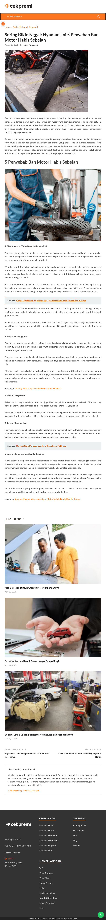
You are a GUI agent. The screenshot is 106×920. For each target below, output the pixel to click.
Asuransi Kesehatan (48, 835)
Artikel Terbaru (20, 27)
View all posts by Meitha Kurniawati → (25, 790)
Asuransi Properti (47, 845)
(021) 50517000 (23, 846)
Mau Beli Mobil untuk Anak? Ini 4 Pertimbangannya (32, 587)
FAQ (41, 868)
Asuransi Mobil (46, 825)
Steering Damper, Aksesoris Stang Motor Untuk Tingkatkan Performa (47, 498)
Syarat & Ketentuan (48, 898)
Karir (41, 907)
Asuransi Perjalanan (48, 840)
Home (7, 27)
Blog (75, 840)
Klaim (41, 888)
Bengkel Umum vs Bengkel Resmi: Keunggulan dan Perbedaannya (39, 734)
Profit (75, 835)
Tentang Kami (79, 825)
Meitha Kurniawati (30, 45)
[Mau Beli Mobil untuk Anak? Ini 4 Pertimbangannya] (53, 584)
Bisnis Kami (78, 830)
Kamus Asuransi (46, 902)
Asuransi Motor (46, 830)
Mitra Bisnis (44, 878)
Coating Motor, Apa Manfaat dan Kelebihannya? (37, 388)
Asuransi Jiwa (45, 850)
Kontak (76, 845)
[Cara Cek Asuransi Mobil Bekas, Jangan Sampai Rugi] (53, 658)
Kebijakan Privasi (47, 893)
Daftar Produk (46, 883)
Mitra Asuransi (46, 873)
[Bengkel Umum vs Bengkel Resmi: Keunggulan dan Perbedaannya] (53, 731)
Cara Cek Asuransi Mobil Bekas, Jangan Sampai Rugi (32, 661)
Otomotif (33, 27)
